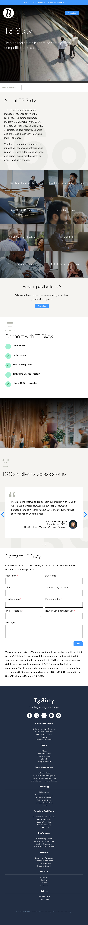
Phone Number (53, 599)
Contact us (42, 306)
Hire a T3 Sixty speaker (25, 383)
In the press (19, 355)
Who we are (19, 345)
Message (10, 622)
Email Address (13, 599)
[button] (83, 13)
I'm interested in (14, 611)
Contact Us (72, 13)
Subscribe (60, 2)
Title (8, 587)
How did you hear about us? (60, 611)
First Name (11, 576)
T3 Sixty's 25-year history (26, 374)
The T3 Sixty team (22, 364)
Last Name (51, 576)
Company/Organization (57, 587)
